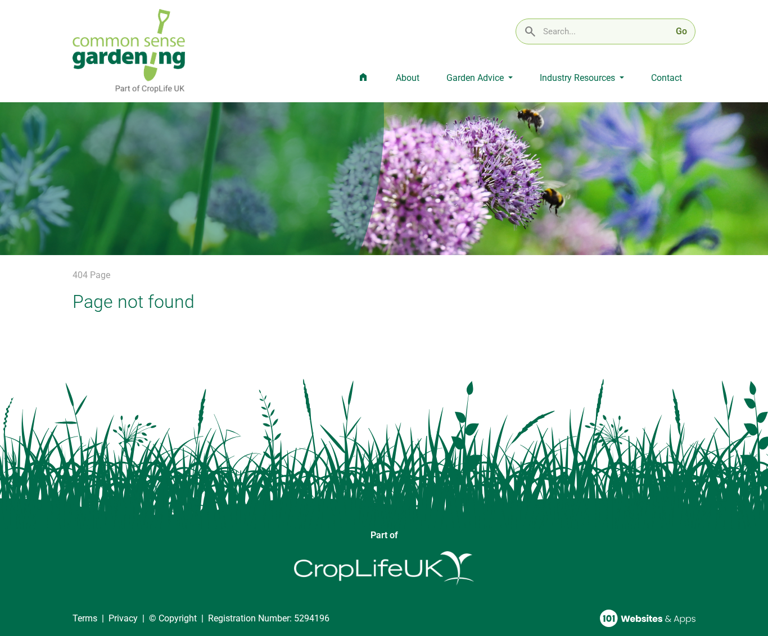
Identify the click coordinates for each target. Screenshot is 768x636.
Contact (666, 77)
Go (681, 31)
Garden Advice (476, 77)
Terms (85, 618)
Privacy (123, 618)
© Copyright (173, 618)
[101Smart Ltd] (647, 619)
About (407, 77)
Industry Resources (578, 77)
